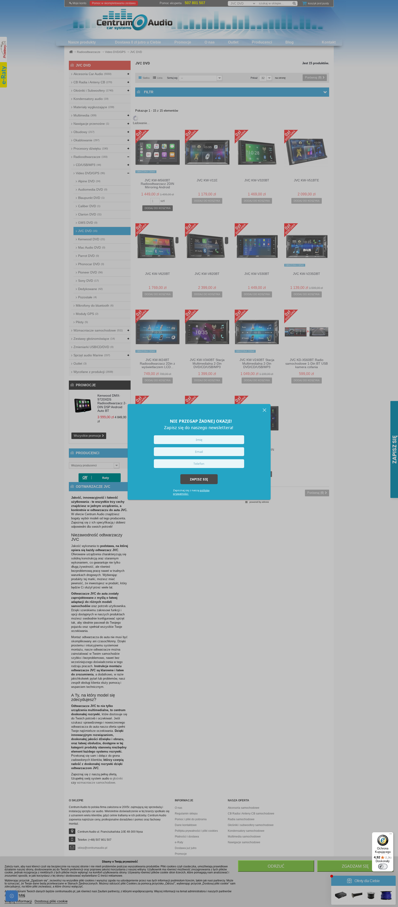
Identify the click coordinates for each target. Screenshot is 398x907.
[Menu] (390, 835)
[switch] (382, 866)
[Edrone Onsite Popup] (199, 453)
